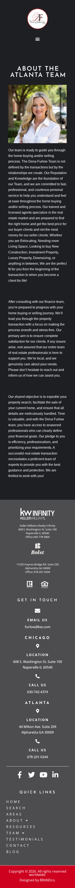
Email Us (37, 620)
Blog (13, 851)
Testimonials (25, 839)
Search (16, 808)
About (15, 820)
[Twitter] (31, 774)
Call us (37, 685)
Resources (21, 826)
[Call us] (37, 676)
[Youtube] (43, 774)
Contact (18, 845)
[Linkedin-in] (55, 774)
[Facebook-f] (19, 774)
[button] (37, 38)
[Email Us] (37, 610)
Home (13, 801)
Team (13, 833)
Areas (14, 814)
